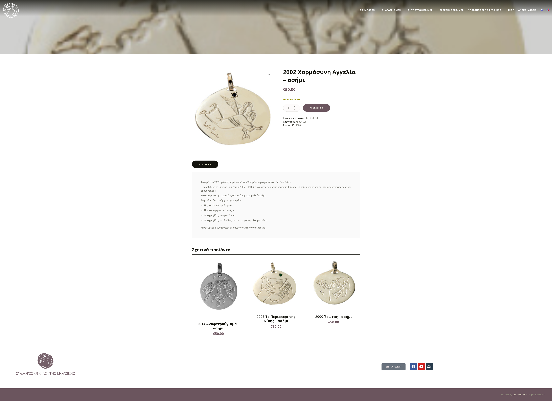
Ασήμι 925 (301, 121)
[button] (269, 73)
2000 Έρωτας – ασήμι (333, 316)
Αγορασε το (316, 108)
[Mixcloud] (429, 366)
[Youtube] (421, 366)
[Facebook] (413, 366)
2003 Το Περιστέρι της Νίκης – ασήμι (275, 318)
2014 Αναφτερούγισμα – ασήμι (218, 326)
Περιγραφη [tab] (205, 164)
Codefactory (519, 394)
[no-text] (214, 288)
